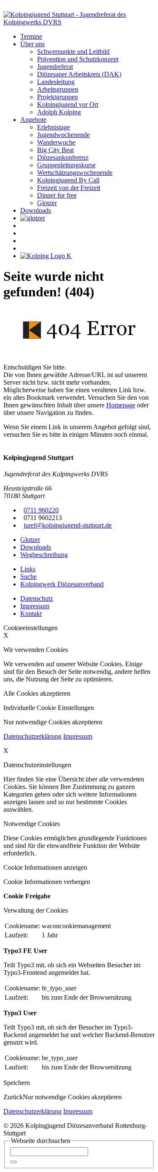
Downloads (35, 210)
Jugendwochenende (63, 134)
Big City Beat (55, 149)
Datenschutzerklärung (32, 736)
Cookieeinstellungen (30, 627)
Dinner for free (57, 195)
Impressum (77, 736)
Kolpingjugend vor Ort (67, 104)
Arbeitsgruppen (57, 89)
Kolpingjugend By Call (68, 180)
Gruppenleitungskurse (66, 165)
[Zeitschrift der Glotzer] (32, 218)
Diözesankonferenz (62, 157)
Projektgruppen (57, 96)
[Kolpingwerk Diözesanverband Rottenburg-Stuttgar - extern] (46, 255)
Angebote (33, 119)
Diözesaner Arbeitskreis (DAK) (79, 74)
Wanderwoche (56, 142)
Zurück (13, 1097)
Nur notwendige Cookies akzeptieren (72, 1097)
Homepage (120, 405)
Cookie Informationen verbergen (46, 881)
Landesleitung (56, 81)
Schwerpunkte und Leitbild (73, 51)
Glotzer (47, 202)
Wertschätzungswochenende (74, 172)
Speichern (16, 1082)
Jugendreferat (55, 66)
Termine (31, 36)
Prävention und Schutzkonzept (77, 59)
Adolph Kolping (59, 112)
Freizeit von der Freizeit (68, 187)
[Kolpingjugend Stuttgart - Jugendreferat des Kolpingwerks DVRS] (79, 22)
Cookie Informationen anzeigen (45, 867)
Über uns (32, 44)
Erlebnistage (53, 127)
